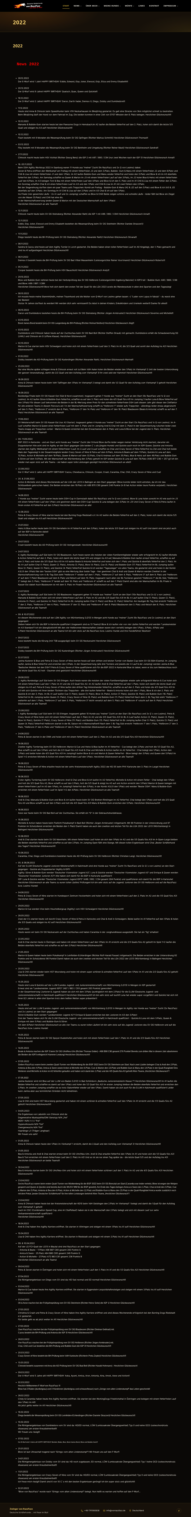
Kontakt (154, 5)
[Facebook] (179, 1510)
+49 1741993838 (91, 1510)
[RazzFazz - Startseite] (28, 6)
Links (141, 5)
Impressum (170, 5)
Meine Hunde (111, 5)
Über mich (92, 5)
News (77, 5)
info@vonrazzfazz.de (115, 1510)
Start (66, 5)
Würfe (128, 5)
